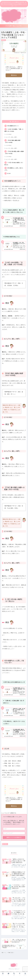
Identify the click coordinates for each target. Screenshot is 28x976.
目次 (13, 121)
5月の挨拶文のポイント (13, 125)
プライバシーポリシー (14, 969)
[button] (25, 487)
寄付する (14, 75)
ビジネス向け (8, 134)
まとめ (8, 173)
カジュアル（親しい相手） (11, 137)
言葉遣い (6, 844)
